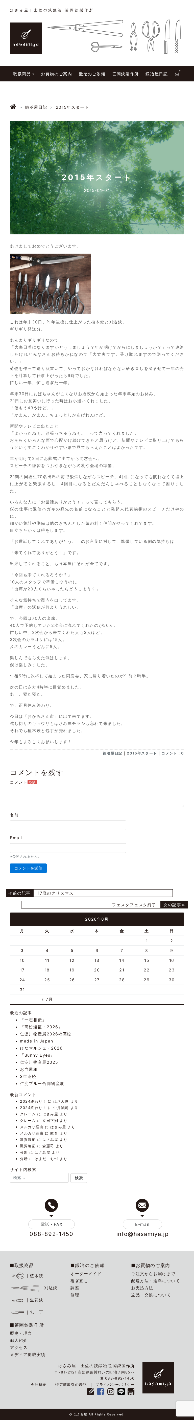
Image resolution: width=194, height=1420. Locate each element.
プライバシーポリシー (115, 1384)
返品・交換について (151, 1294)
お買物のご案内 (56, 73)
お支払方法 (142, 1287)
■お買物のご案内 (150, 1265)
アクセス (19, 1347)
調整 (74, 1287)
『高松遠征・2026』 (41, 1026)
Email (16, 837)
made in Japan (36, 1041)
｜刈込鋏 (49, 1287)
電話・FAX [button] (52, 1224)
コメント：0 (172, 753)
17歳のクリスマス (56, 893)
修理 (74, 1294)
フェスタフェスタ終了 (134, 904)
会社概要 (38, 1384)
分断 (24, 1152)
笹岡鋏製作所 (125, 73)
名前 (14, 814)
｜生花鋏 (34, 1299)
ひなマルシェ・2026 (41, 1048)
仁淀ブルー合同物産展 (42, 1083)
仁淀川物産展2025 (39, 1062)
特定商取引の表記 (71, 1384)
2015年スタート (142, 753)
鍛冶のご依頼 (92, 73)
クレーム (28, 1114)
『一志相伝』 (33, 1019)
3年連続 (28, 1076)
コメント (23, 782)
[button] (78, 1178)
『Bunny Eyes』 (37, 1055)
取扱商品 (22, 73)
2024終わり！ (33, 1101)
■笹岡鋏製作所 (27, 1325)
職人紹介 (19, 1340)
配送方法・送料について (155, 1280)
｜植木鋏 (34, 1275)
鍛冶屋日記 (157, 73)
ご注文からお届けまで (153, 1273)
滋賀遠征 (28, 1139)
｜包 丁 (34, 1312)
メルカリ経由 (32, 1127)
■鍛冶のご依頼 (87, 1265)
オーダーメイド (86, 1273)
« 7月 (47, 999)
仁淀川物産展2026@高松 (45, 1033)
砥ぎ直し (79, 1280)
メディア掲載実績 (27, 1354)
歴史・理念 (21, 1333)
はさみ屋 (61, 1101)
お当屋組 (29, 1069)
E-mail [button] (142, 1224)
